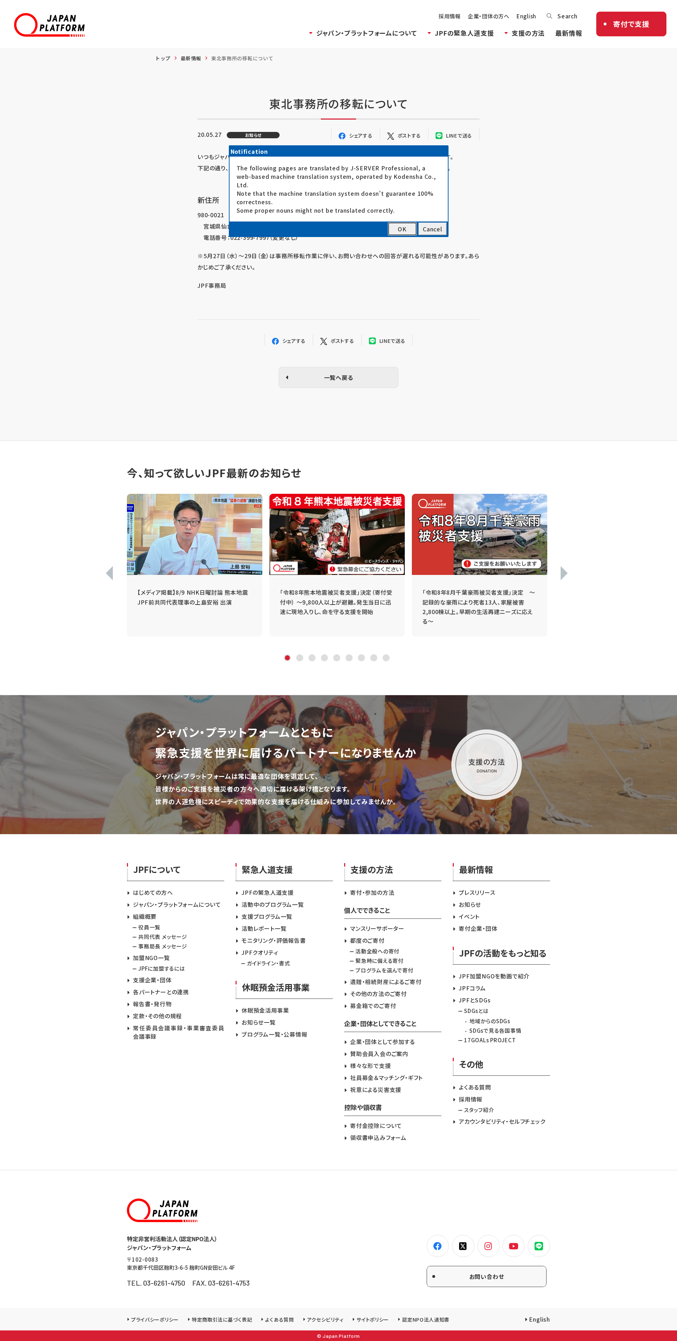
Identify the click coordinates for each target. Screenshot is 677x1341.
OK (402, 229)
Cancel (432, 229)
